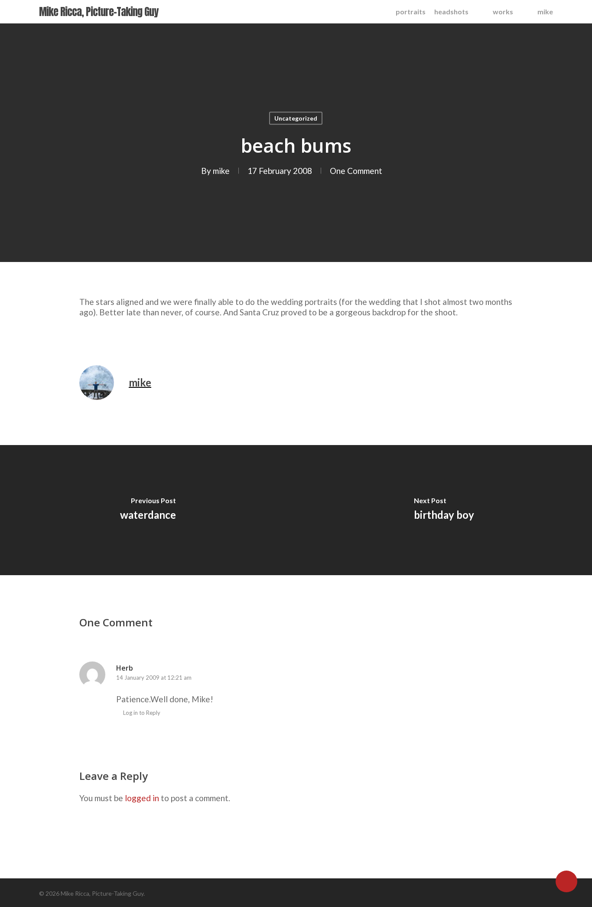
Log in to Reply (141, 712)
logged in (142, 798)
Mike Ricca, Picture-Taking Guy (98, 12)
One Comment (356, 171)
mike (221, 171)
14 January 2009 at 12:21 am (154, 677)
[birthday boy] (444, 510)
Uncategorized (295, 118)
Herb (124, 668)
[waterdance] (148, 510)
